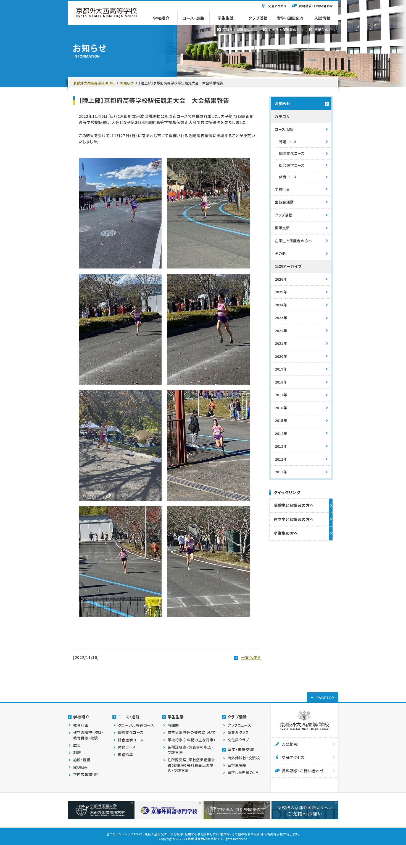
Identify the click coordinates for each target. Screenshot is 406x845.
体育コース (288, 176)
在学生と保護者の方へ (293, 240)
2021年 (281, 343)
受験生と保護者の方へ (294, 505)
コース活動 (284, 129)
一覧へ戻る (251, 657)
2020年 (281, 356)
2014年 (281, 433)
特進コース (288, 141)
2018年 (281, 382)
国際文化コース (292, 153)
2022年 (281, 330)
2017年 (281, 394)
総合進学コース (292, 165)
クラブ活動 (283, 215)
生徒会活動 (284, 202)
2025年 (281, 291)
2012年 (281, 459)
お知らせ (127, 82)
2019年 (281, 369)
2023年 (281, 317)
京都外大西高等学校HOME (94, 82)
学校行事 (282, 189)
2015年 (281, 420)
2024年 (281, 304)
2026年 (281, 279)
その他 (280, 253)
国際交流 (282, 227)
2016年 (281, 407)
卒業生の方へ (286, 533)
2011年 (281, 471)
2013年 (281, 446)
